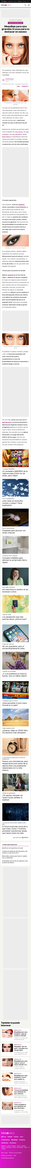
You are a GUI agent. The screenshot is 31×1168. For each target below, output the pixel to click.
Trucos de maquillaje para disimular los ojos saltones (21, 1091)
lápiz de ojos (6, 422)
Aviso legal (4, 1152)
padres (24, 1146)
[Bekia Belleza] (6, 5)
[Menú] (29, 5)
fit (29, 1147)
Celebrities (4, 1143)
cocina (19, 1146)
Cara (21, 1136)
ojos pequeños (17, 134)
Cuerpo (16, 1136)
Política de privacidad (15, 1152)
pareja (3, 1147)
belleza (13, 1146)
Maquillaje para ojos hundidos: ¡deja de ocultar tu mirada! (21, 1033)
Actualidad (10, 1)
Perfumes (13, 1143)
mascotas (9, 1147)
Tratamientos (5, 1140)
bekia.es (3, 1146)
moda (8, 1146)
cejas (14, 437)
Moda (15, 1)
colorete (11, 275)
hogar (25, 1147)
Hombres (22, 1140)
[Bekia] (4, 1)
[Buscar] (25, 5)
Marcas (3, 1136)
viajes (3, 1148)
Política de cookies (6, 1155)
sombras (21, 204)
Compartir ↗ (25, 86)
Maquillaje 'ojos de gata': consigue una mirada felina (21, 1048)
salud (14, 1147)
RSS (15, 1155)
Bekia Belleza (12, 20)
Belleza (20, 1)
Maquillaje (19, 20)
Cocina (24, 1)
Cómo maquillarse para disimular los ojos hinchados (20, 1106)
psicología (20, 1147)
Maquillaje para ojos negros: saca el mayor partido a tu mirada (21, 1063)
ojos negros (19, 132)
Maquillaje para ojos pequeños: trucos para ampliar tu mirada (21, 1077)
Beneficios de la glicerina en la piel (12, 848)
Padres (29, 1)
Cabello (10, 1136)
